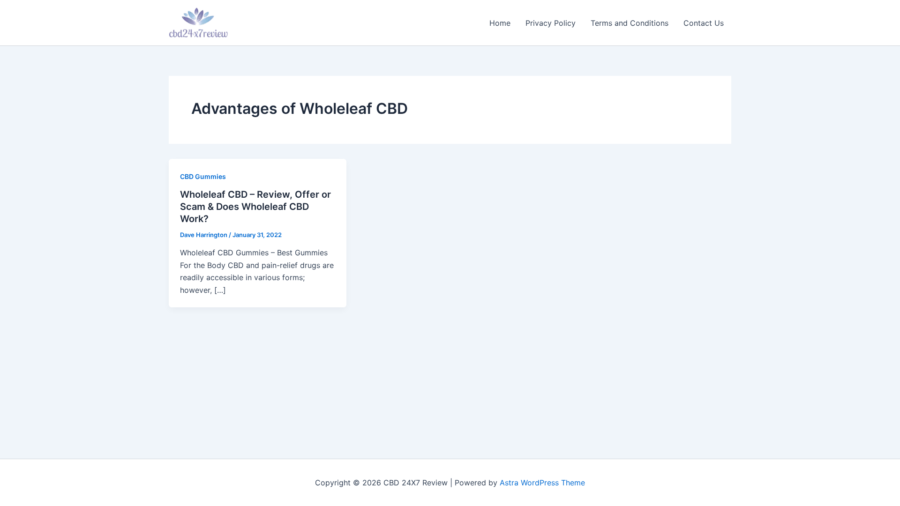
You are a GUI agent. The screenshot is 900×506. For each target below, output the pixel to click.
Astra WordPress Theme (542, 482)
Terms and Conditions (629, 23)
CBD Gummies (203, 176)
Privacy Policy (550, 23)
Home (499, 23)
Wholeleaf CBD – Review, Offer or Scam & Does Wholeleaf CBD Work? (255, 206)
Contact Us (703, 23)
